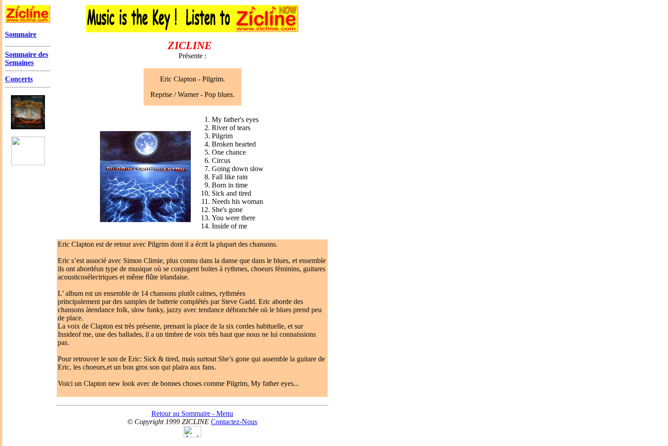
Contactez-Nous (234, 422)
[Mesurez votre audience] (192, 435)
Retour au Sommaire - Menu (192, 413)
